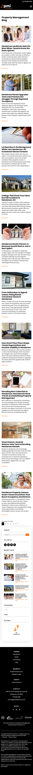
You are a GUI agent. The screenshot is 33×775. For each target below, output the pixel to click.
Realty (16, 657)
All (6, 609)
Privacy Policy (12, 737)
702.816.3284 (28, 1)
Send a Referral (16, 682)
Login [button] (16, 662)
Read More (5, 68)
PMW (24, 735)
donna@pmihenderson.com (16, 700)
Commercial (16, 660)
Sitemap (4, 737)
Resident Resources (16, 672)
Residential (16, 654)
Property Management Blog (15, 19)
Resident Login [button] (16, 674)
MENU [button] (31, 7)
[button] (5, 544)
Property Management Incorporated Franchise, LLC (19, 724)
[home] (6, 6)
